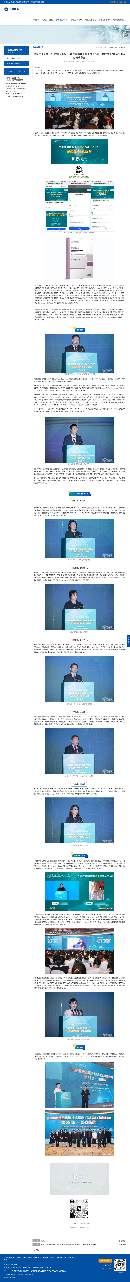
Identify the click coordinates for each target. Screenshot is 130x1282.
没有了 (43, 1241)
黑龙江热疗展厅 (76, 20)
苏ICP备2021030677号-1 (24, 1274)
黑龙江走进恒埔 (47, 20)
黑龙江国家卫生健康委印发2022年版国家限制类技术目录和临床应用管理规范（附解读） (69, 1245)
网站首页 (36, 20)
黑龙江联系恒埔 (119, 20)
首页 (102, 47)
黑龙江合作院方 (90, 20)
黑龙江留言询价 (104, 20)
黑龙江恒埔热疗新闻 (13, 58)
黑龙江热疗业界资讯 (13, 63)
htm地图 (12, 1277)
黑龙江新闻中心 (62, 20)
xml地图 (6, 1277)
